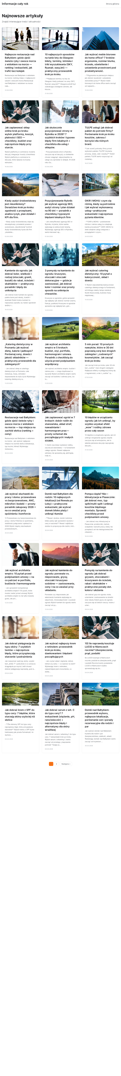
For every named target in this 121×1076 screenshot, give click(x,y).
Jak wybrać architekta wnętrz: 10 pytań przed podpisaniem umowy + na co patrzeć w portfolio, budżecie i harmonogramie (20, 577)
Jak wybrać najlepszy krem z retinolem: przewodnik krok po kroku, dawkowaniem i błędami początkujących (60, 650)
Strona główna (112, 4)
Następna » (66, 764)
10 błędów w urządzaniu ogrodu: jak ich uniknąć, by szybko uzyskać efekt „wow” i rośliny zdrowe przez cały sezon (100, 424)
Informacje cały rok (15, 3)
